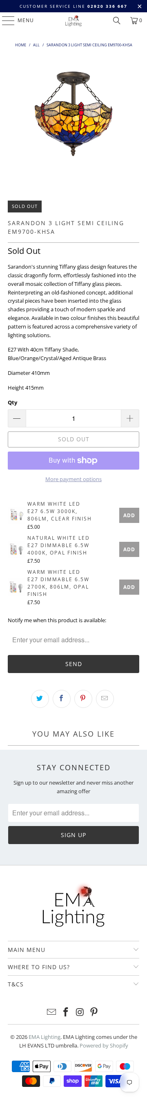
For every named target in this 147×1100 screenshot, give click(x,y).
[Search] (117, 20)
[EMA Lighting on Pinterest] (94, 1012)
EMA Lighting (44, 1037)
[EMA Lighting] (73, 20)
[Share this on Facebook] (62, 699)
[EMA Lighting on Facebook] (66, 1012)
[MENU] (4, 20)
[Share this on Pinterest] (83, 699)
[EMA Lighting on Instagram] (80, 1012)
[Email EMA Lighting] (52, 1012)
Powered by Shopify (104, 1045)
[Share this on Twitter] (40, 699)
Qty (12, 402)
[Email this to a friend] (105, 699)
